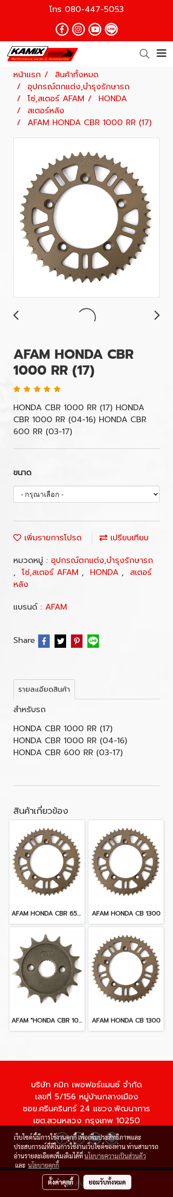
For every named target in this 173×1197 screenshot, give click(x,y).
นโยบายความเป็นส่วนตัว (115, 1156)
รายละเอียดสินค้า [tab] (44, 689)
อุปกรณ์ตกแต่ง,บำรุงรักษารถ (102, 560)
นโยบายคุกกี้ (43, 1165)
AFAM (56, 607)
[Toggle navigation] (161, 53)
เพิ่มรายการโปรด (51, 537)
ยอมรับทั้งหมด (107, 1182)
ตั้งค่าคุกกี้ (60, 1182)
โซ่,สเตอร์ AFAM (52, 572)
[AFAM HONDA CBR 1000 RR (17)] (86, 218)
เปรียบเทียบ (128, 537)
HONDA (106, 572)
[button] (141, 54)
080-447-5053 (94, 9)
